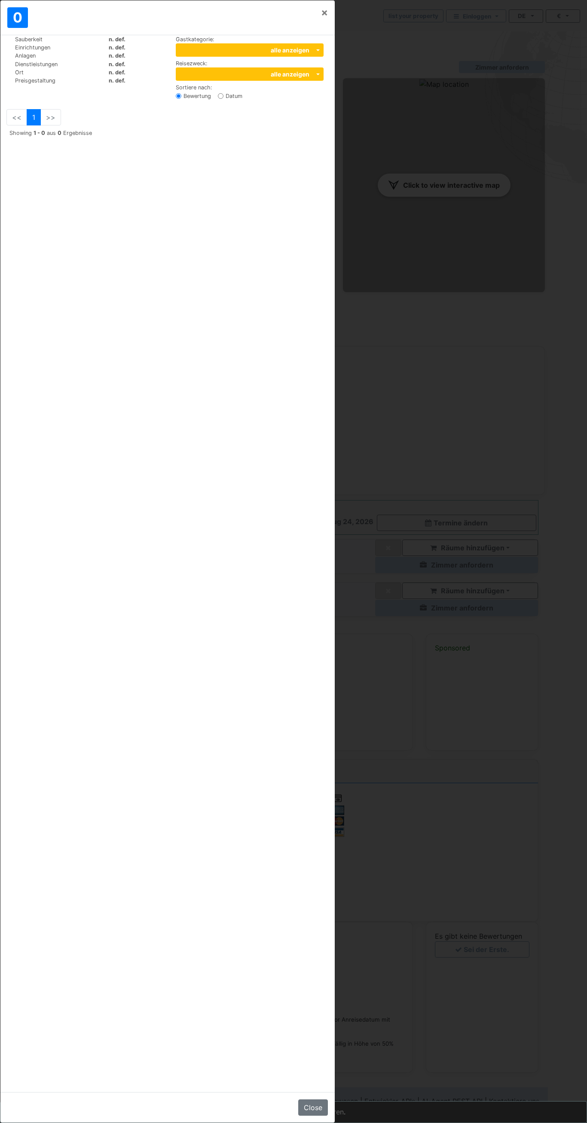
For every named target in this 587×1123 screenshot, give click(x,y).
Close (313, 1107)
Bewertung (197, 96)
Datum (234, 96)
